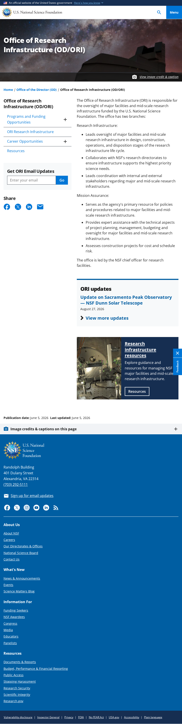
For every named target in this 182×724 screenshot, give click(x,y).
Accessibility (131, 717)
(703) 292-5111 (16, 484)
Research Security (17, 688)
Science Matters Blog (19, 591)
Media (8, 630)
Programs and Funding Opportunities (26, 119)
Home (8, 90)
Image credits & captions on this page (43, 429)
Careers (9, 540)
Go (61, 180)
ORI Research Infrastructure (30, 131)
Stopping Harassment (20, 681)
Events (8, 585)
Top (174, 401)
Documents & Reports (20, 662)
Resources (16, 150)
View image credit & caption (159, 77)
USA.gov (114, 717)
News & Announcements (22, 578)
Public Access (14, 675)
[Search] (159, 12)
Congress (10, 623)
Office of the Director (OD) (36, 90)
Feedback (177, 367)
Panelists (10, 643)
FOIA (81, 717)
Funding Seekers (16, 610)
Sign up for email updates (32, 495)
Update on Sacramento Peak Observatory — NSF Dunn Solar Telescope (126, 300)
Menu (174, 12)
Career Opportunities (25, 141)
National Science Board (21, 553)
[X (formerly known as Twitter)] (16, 507)
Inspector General (48, 717)
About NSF (11, 533)
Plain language (153, 717)
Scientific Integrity (17, 694)
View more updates (107, 318)
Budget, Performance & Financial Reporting (36, 668)
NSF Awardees (14, 617)
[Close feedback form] (177, 353)
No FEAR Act (96, 717)
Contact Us (12, 559)
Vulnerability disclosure (18, 717)
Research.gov (13, 701)
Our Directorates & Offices (23, 546)
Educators (11, 636)
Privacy (68, 717)
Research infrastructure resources (140, 349)
